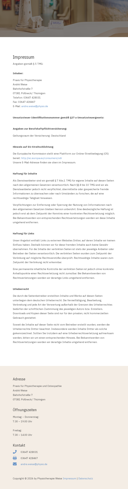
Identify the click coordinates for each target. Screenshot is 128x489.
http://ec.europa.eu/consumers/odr (41, 158)
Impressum (69, 478)
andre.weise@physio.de (34, 464)
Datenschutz (85, 478)
